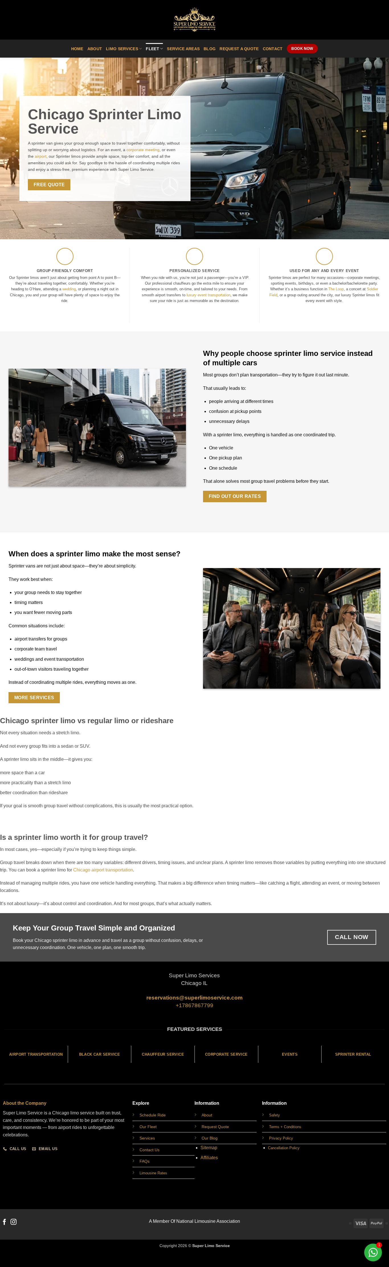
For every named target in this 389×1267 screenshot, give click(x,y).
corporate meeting (142, 149)
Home (77, 48)
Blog (210, 48)
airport (40, 156)
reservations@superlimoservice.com (194, 998)
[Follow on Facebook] (4, 1222)
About (94, 48)
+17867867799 (194, 1005)
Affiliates (209, 1157)
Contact (273, 48)
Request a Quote (239, 48)
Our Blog (210, 1138)
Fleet (152, 48)
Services (147, 1138)
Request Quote (215, 1126)
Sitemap (208, 1147)
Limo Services (122, 48)
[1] (373, 1255)
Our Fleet (148, 1126)
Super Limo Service (211, 1245)
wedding (69, 289)
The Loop (336, 289)
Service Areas (183, 48)
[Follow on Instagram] (14, 1222)
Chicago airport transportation (103, 869)
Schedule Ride (153, 1115)
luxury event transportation (208, 295)
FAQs (145, 1161)
